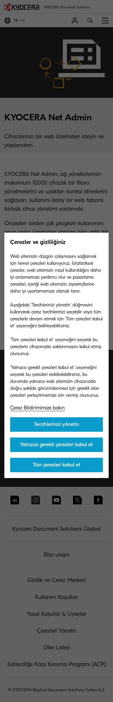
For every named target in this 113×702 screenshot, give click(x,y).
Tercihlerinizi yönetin (56, 424)
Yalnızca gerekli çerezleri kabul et (56, 445)
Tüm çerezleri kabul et (56, 465)
